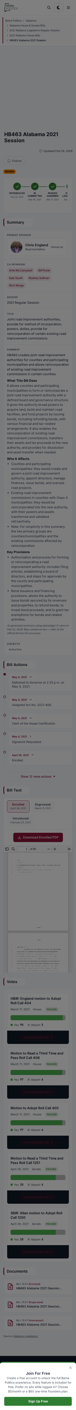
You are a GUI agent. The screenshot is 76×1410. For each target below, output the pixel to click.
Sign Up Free (38, 1401)
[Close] (70, 1368)
